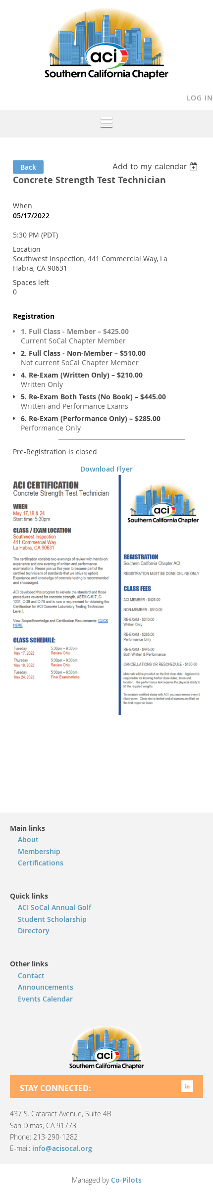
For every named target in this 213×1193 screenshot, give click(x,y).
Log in (200, 97)
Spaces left (31, 282)
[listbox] (156, 166)
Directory (34, 930)
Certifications (40, 862)
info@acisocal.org (62, 1148)
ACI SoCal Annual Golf (54, 907)
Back (28, 167)
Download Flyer (106, 469)
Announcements (45, 987)
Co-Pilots (126, 1180)
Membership (39, 851)
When (22, 205)
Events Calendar (45, 998)
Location (27, 249)
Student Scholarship (52, 919)
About (28, 839)
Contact (31, 975)
